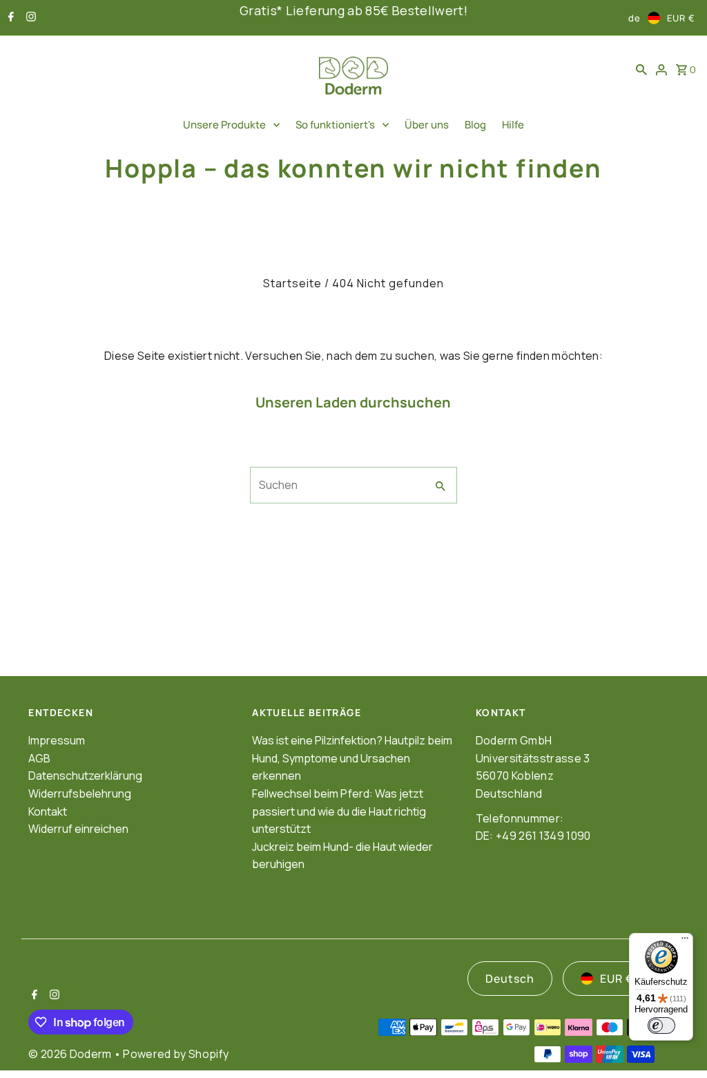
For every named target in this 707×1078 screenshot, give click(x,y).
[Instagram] (29, 18)
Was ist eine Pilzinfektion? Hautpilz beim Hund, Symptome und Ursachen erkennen (352, 758)
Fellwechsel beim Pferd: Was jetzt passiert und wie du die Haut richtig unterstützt (339, 811)
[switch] (661, 1025)
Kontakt (47, 811)
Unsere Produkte (224, 124)
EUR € (681, 18)
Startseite (292, 283)
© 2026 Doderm (70, 1053)
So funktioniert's (335, 124)
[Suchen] (641, 69)
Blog (475, 124)
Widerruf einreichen (78, 828)
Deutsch (509, 978)
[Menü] (685, 941)
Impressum (56, 740)
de (634, 18)
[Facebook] (9, 18)
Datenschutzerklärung (85, 775)
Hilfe (513, 124)
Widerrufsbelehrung (79, 793)
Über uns (427, 124)
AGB (39, 758)
